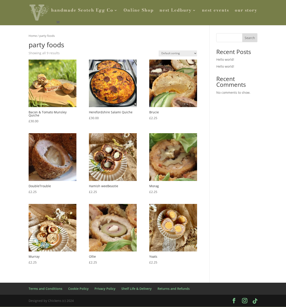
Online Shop (139, 11)
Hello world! (225, 59)
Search (250, 38)
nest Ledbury (176, 11)
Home (33, 36)
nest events (215, 11)
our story (246, 11)
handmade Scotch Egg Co (82, 11)
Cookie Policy (78, 288)
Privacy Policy (105, 288)
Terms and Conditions (45, 288)
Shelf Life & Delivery (136, 288)
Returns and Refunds (174, 288)
